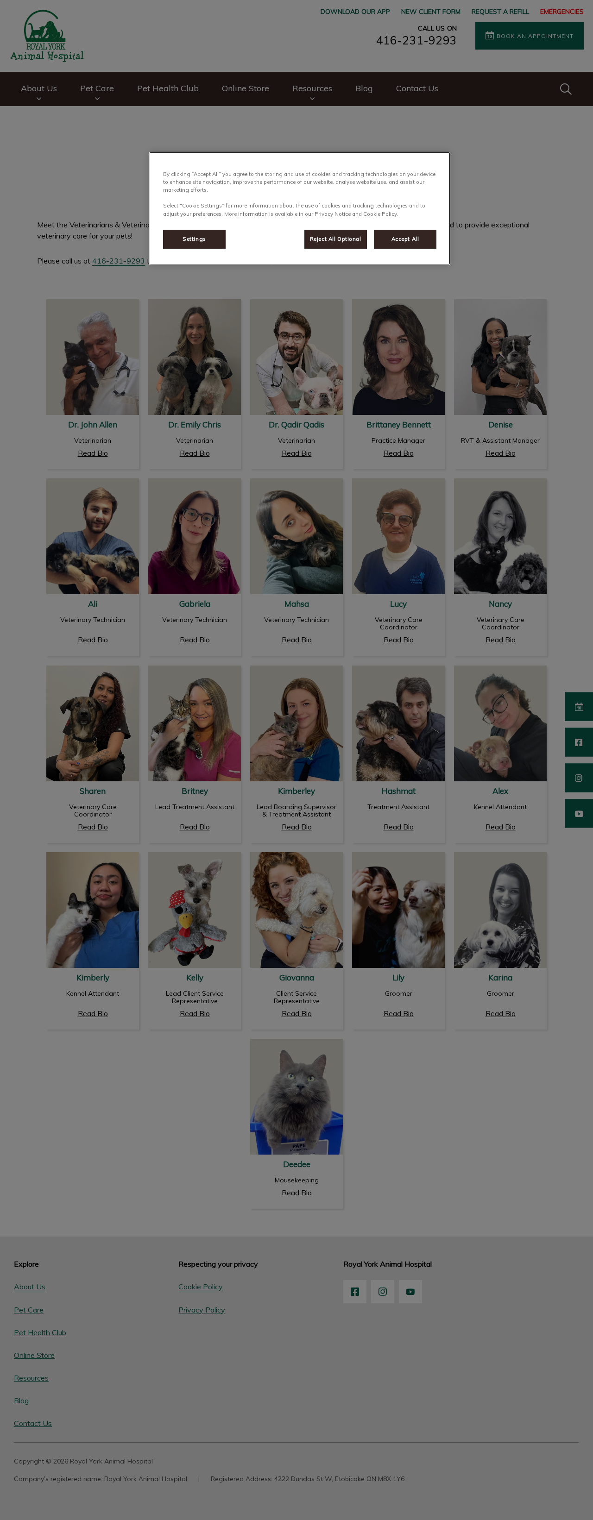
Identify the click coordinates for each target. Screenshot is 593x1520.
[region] (299, 208)
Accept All (405, 239)
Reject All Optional (335, 239)
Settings (194, 239)
